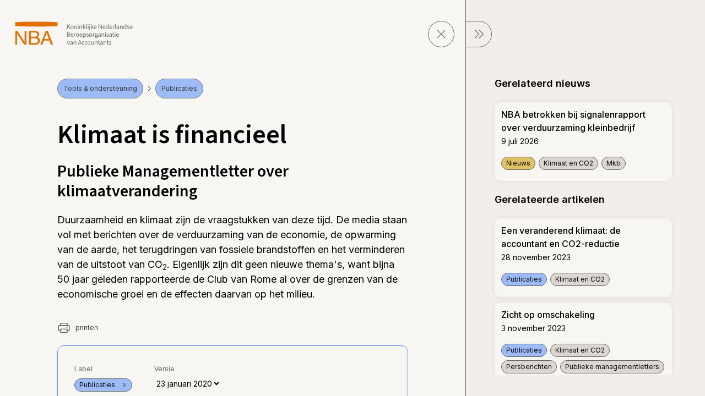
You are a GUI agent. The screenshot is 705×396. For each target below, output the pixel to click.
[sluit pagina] (441, 34)
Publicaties (179, 88)
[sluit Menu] (478, 34)
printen (86, 327)
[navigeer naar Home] (74, 33)
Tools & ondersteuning (100, 88)
